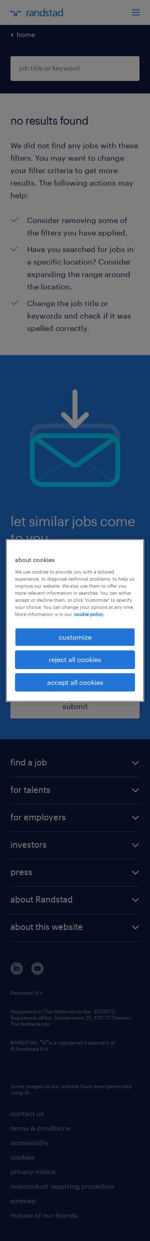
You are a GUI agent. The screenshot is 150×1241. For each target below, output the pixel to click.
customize (75, 637)
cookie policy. (89, 614)
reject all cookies (75, 659)
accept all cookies (75, 682)
